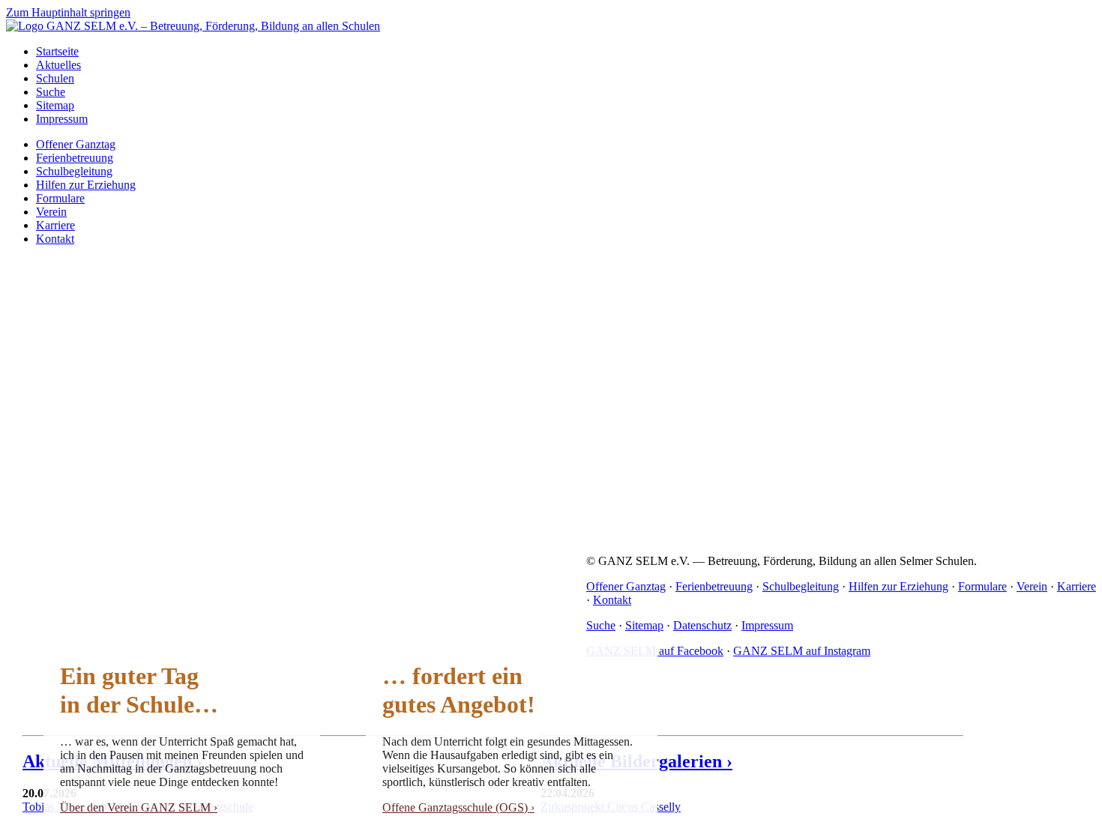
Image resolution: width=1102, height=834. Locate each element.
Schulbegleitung (74, 171)
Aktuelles (58, 64)
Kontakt (55, 238)
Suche (50, 91)
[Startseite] (193, 25)
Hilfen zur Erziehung (86, 184)
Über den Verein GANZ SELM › (138, 807)
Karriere (55, 225)
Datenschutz (702, 625)
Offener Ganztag (75, 144)
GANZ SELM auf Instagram (801, 650)
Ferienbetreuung (74, 157)
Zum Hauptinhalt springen (68, 12)
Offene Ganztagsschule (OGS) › (458, 807)
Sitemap (55, 105)
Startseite (57, 51)
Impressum (62, 118)
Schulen (55, 78)
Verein (51, 211)
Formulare (60, 198)
